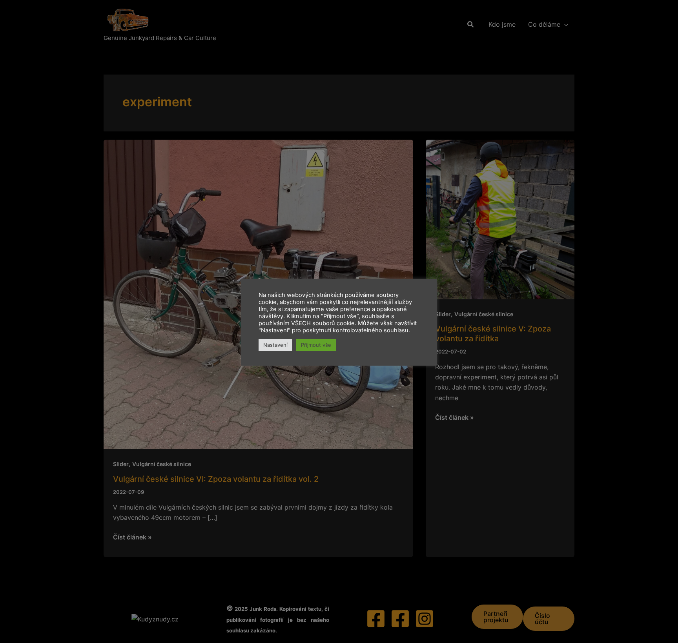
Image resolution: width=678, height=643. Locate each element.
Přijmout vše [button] (316, 345)
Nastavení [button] (275, 345)
